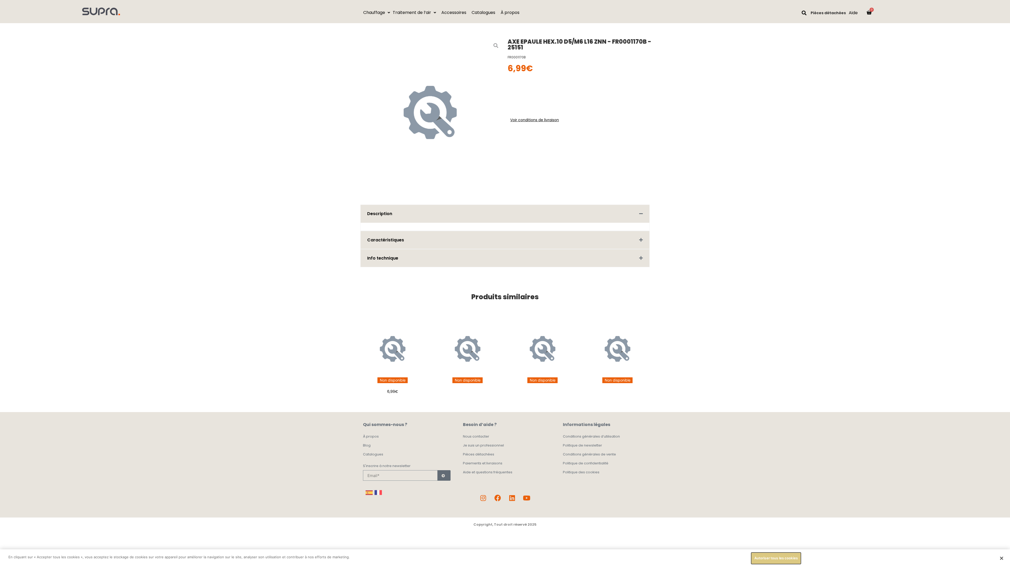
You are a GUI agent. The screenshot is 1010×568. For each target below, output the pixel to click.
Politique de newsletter (582, 445)
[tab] (505, 213)
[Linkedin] (512, 497)
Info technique (382, 258)
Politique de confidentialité (585, 463)
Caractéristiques (385, 240)
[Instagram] (483, 497)
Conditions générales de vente (589, 454)
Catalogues (373, 454)
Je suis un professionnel (483, 445)
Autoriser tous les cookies (776, 558)
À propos (371, 436)
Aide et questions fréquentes (487, 472)
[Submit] (444, 475)
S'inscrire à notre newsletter (387, 466)
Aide (853, 13)
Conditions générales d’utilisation (591, 436)
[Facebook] (497, 497)
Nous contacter (476, 436)
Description (379, 214)
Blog (367, 445)
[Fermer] (1001, 558)
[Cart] (869, 12)
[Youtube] (526, 497)
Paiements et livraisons (482, 463)
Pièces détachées (828, 13)
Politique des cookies (581, 472)
